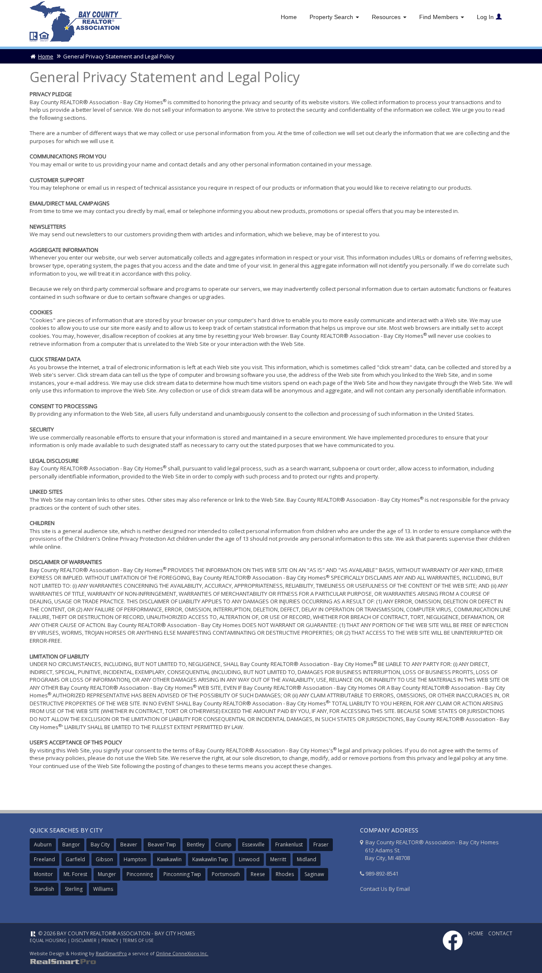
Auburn (43, 844)
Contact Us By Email (385, 889)
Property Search (332, 17)
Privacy (109, 940)
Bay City (100, 844)
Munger (107, 874)
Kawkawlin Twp (210, 859)
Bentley (196, 844)
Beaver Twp (162, 844)
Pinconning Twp (182, 874)
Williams (103, 889)
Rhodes (285, 874)
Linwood (249, 859)
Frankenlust (289, 844)
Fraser (321, 844)
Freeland (44, 859)
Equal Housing (48, 940)
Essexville (253, 844)
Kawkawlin (169, 859)
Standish (44, 889)
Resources (387, 17)
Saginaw (314, 874)
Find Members (439, 17)
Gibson (104, 859)
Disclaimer (84, 940)
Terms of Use (138, 940)
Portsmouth (226, 874)
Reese (258, 874)
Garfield (75, 859)
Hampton (135, 859)
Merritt (278, 859)
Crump (223, 844)
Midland (306, 859)
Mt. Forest (75, 874)
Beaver (128, 844)
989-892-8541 (381, 873)
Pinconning (140, 874)
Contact (500, 933)
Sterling (74, 889)
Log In (485, 17)
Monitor (43, 874)
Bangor (71, 844)
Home (289, 17)
